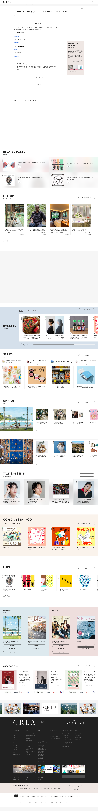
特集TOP (39, 730)
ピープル (27, 777)
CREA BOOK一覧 (86, 665)
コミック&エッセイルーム (81, 1)
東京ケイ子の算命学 (78, 737)
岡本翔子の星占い (77, 732)
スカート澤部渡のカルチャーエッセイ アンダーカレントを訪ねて (67, 743)
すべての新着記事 (16, 730)
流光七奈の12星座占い (78, 733)
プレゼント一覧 (71, 71)
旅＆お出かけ (15, 733)
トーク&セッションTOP (53, 730)
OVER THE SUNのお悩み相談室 (55, 738)
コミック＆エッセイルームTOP (86, 523)
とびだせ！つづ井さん (65, 735)
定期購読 (60, 802)
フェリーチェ (17, 15)
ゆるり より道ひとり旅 (65, 746)
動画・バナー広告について (44, 802)
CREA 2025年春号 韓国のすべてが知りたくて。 (42, 749)
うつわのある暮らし (29, 746)
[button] (4, 241)
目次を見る (12, 645)
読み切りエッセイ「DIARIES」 (67, 733)
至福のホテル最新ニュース (30, 740)
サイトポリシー (66, 802)
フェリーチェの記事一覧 (36, 84)
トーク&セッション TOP (86, 475)
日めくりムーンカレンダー (79, 739)
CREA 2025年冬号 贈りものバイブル (41, 752)
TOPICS (14, 752)
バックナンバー (41, 612)
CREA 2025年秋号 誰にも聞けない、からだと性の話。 (42, 742)
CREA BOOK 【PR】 (16, 779)
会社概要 (30, 802)
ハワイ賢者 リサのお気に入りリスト (30, 736)
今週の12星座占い (77, 735)
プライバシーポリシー (74, 802)
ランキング (15, 745)
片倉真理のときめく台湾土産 (30, 733)
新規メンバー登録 (76, 61)
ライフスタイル (15, 739)
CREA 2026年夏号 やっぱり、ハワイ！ (41, 733)
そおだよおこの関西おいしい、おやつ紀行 (30, 743)
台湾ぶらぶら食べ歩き (29, 732)
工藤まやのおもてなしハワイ (30, 738)
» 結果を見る (16, 36)
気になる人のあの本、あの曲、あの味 (55, 733)
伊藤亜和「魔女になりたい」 (66, 732)
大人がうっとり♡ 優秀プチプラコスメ (30, 752)
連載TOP (27, 730)
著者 (26, 779)
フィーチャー (15, 749)
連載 (62, 1)
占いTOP (87, 568)
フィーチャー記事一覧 (86, 197)
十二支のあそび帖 (65, 737)
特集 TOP (87, 402)
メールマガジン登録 (75, 786)
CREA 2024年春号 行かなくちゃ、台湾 (41, 761)
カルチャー (15, 737)
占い (89, 1)
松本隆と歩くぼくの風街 (54, 736)
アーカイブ (15, 747)
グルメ (14, 735)
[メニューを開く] (92, 2)
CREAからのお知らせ (16, 754)
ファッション (15, 742)
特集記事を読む (12, 649)
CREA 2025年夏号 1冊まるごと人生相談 (41, 746)
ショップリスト (12, 652)
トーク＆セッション (71, 1)
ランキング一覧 (86, 310)
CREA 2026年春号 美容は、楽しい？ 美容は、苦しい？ (42, 736)
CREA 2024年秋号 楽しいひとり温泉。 (41, 755)
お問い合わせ (36, 802)
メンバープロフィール (41, 777)
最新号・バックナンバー (17, 777)
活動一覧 (39, 779)
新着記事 (57, 1)
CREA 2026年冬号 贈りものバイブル (41, 739)
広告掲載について (53, 802)
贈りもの (14, 732)
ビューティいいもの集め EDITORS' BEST (29, 749)
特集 (65, 1)
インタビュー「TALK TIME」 (66, 739)
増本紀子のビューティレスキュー (30, 755)
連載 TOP (87, 355)
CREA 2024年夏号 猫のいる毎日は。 (41, 758)
